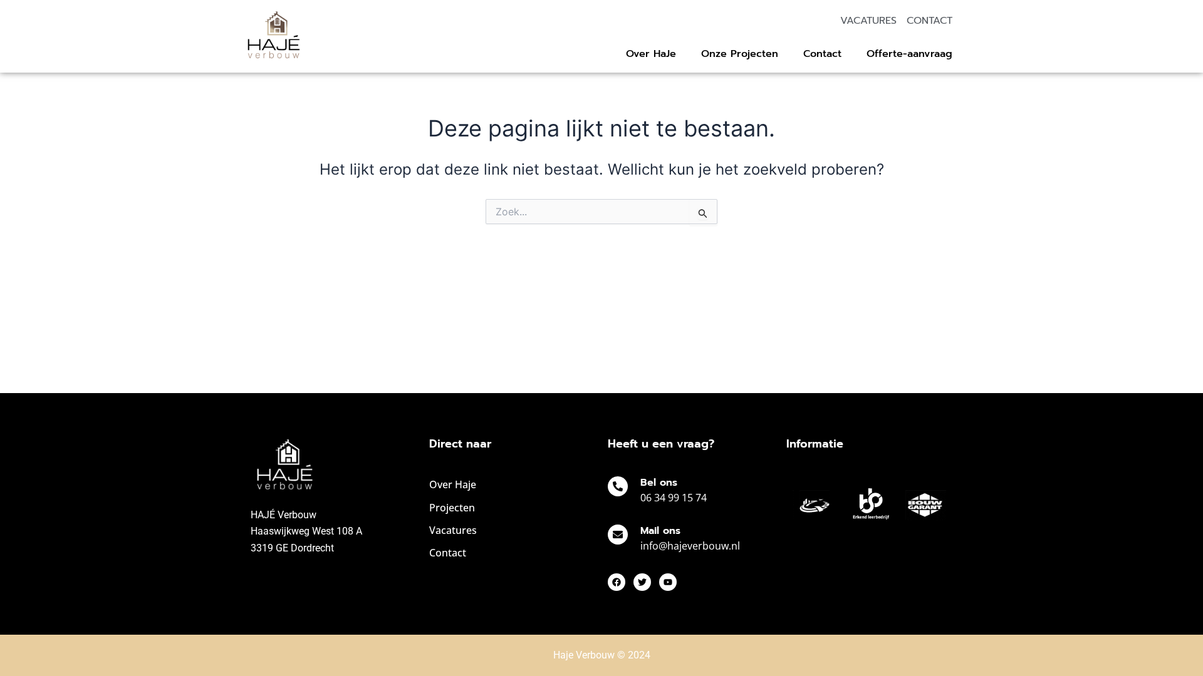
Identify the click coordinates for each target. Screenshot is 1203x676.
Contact (822, 54)
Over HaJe (651, 54)
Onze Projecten (739, 54)
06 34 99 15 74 (673, 497)
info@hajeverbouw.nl (690, 546)
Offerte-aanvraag (909, 54)
